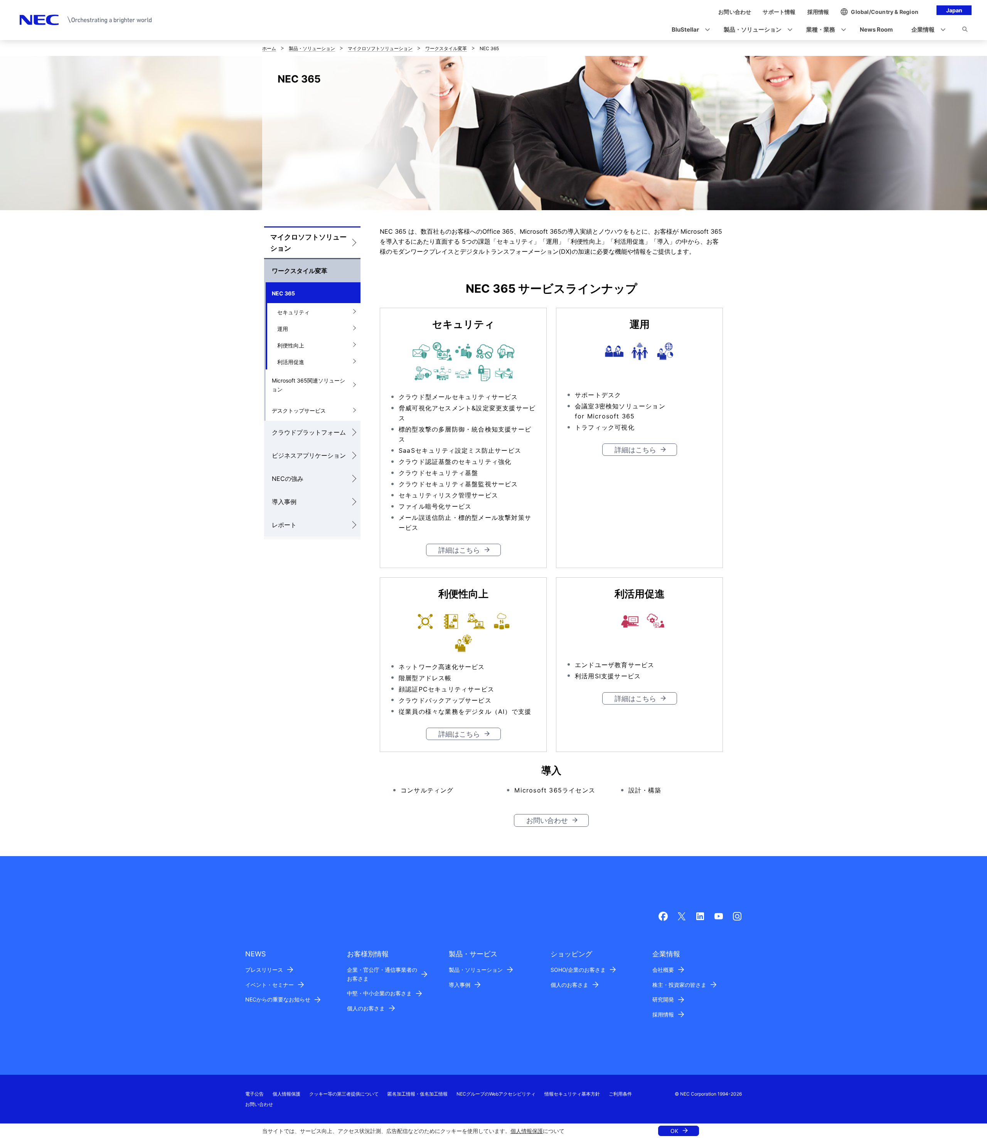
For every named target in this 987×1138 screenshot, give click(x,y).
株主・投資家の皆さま (679, 984)
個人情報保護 (526, 1131)
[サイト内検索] (965, 30)
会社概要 (663, 969)
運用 (282, 328)
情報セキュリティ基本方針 (572, 1094)
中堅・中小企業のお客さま (379, 993)
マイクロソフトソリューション (380, 48)
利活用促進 (290, 362)
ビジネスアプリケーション (309, 455)
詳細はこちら (459, 550)
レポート (284, 525)
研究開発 (663, 999)
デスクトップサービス (299, 410)
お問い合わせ (547, 820)
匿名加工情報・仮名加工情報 (417, 1094)
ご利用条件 (620, 1094)
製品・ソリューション (312, 48)
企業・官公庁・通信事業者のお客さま (382, 974)
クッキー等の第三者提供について (344, 1094)
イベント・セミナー (269, 984)
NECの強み (287, 478)
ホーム (269, 48)
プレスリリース (264, 969)
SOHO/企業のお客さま (578, 969)
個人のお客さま (366, 1008)
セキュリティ (293, 312)
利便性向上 (290, 345)
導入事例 (284, 502)
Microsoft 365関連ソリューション (308, 385)
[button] (688, 30)
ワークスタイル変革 (446, 48)
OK (674, 1131)
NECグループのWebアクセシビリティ (496, 1094)
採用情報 (663, 1014)
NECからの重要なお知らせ (277, 999)
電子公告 (254, 1094)
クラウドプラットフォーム (309, 432)
